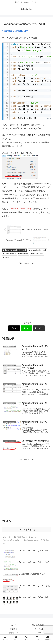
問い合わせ (39, 629)
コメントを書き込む (26, 529)
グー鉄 (39, 633)
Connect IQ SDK (10, 254)
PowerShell (24, 254)
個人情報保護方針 (39, 625)
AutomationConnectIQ (38, 250)
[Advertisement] (26, 291)
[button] (39, 328)
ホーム (13, 625)
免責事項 (13, 629)
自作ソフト (13, 633)
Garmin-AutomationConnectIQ (15, 250)
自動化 (7, 257)
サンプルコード (37, 254)
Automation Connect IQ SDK (15, 31)
